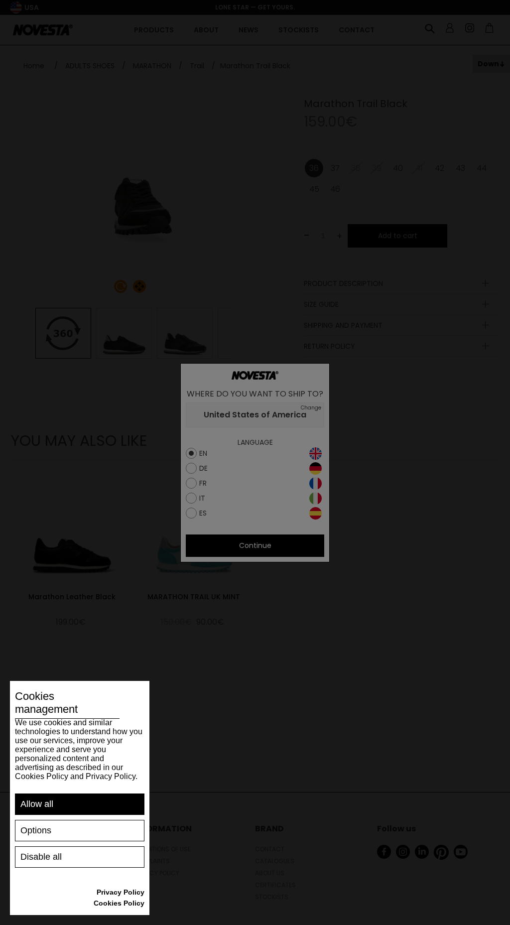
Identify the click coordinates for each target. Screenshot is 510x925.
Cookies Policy (119, 903)
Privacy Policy (120, 892)
